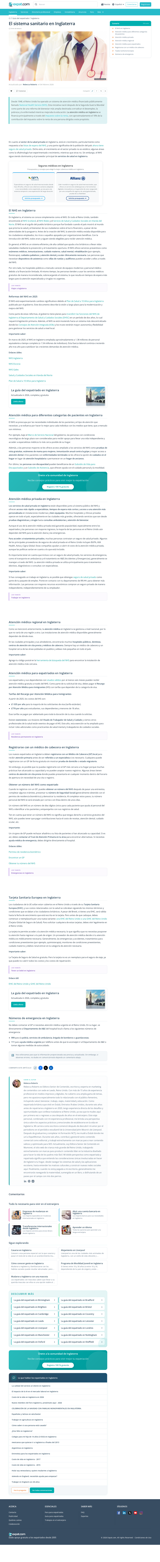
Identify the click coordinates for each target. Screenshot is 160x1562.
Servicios (24, 12)
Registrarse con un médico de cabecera (129, 47)
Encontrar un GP (16, 857)
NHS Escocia (14, 363)
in (105, 91)
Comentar (22, 91)
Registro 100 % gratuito (58, 486)
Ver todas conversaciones (42, 1490)
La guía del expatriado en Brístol (76, 1307)
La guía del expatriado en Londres (77, 1328)
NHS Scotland (29, 220)
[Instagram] (33, 1181)
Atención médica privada (124, 37)
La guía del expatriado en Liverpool (30, 1328)
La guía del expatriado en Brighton (30, 1307)
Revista (107, 4)
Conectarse (131, 4)
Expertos (84, 1516)
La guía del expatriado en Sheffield (77, 1342)
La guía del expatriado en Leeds (29, 1321)
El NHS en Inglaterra (122, 28)
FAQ (82, 1512)
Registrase (145, 4)
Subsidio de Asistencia (38, 467)
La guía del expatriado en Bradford (77, 1300)
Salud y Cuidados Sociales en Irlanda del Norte (30, 375)
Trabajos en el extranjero (55, 1520)
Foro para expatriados (54, 1512)
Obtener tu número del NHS (22, 863)
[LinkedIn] (25, 1181)
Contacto (12, 1512)
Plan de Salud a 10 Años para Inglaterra (85, 301)
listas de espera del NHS (35, 145)
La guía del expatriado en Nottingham (79, 1335)
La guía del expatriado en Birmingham (32, 1300)
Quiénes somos (15, 1520)
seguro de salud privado (84, 577)
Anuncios (82, 12)
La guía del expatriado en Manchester (32, 1335)
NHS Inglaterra (16, 358)
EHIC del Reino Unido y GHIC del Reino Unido (30, 983)
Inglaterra (13, 12)
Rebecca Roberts (30, 84)
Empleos (57, 12)
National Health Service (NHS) (33, 105)
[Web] (29, 1181)
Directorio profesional (41, 12)
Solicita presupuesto (32, 198)
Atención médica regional (124, 40)
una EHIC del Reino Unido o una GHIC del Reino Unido (81, 918)
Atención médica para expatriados (127, 44)
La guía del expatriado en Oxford (29, 1342)
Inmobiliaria (70, 12)
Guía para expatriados (54, 1516)
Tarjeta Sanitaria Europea (124, 51)
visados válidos (54, 680)
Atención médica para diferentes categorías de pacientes (131, 33)
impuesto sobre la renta (56, 115)
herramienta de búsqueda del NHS (53, 660)
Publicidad (13, 1516)
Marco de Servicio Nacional (41, 435)
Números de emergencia (124, 54)
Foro (92, 12)
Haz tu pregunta (20, 1490)
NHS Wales (44, 220)
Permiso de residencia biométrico (25, 852)
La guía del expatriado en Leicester (77, 1321)
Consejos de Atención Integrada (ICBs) (36, 324)
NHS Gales (14, 369)
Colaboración (14, 1524)
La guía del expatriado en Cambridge (31, 1314)
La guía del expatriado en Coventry (77, 1314)
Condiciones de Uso (143, 1538)
